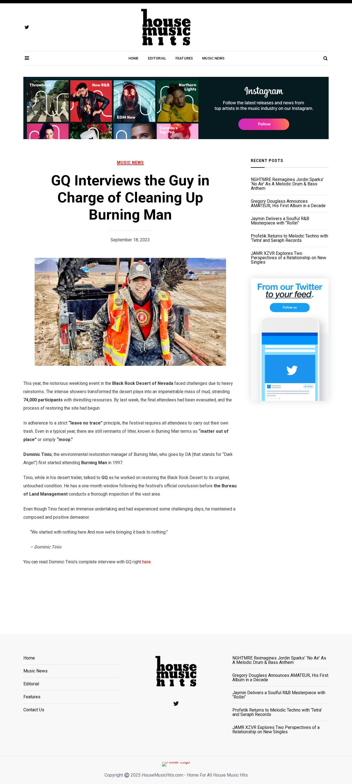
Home (133, 58)
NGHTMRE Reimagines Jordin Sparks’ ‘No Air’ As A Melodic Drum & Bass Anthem (287, 184)
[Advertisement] (290, 510)
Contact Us (33, 710)
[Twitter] (176, 703)
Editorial (157, 58)
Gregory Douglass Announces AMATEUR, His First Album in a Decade (288, 203)
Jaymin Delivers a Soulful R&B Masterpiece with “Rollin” (280, 221)
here (146, 561)
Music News (213, 58)
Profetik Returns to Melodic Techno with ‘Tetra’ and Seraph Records (289, 238)
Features (184, 58)
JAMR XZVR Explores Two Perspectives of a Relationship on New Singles (288, 257)
